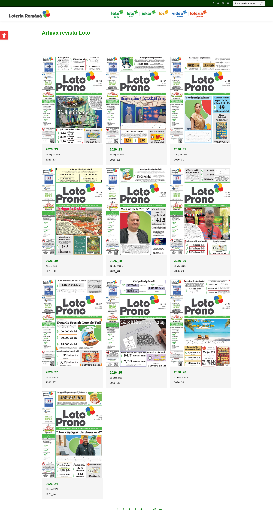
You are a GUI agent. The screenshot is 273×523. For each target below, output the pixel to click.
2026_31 (180, 149)
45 (154, 509)
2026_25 (116, 372)
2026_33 (52, 149)
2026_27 (52, 372)
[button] (4, 35)
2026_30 (52, 260)
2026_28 (116, 261)
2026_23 (116, 149)
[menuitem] (117, 14)
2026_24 (52, 484)
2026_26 (180, 372)
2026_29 (180, 260)
